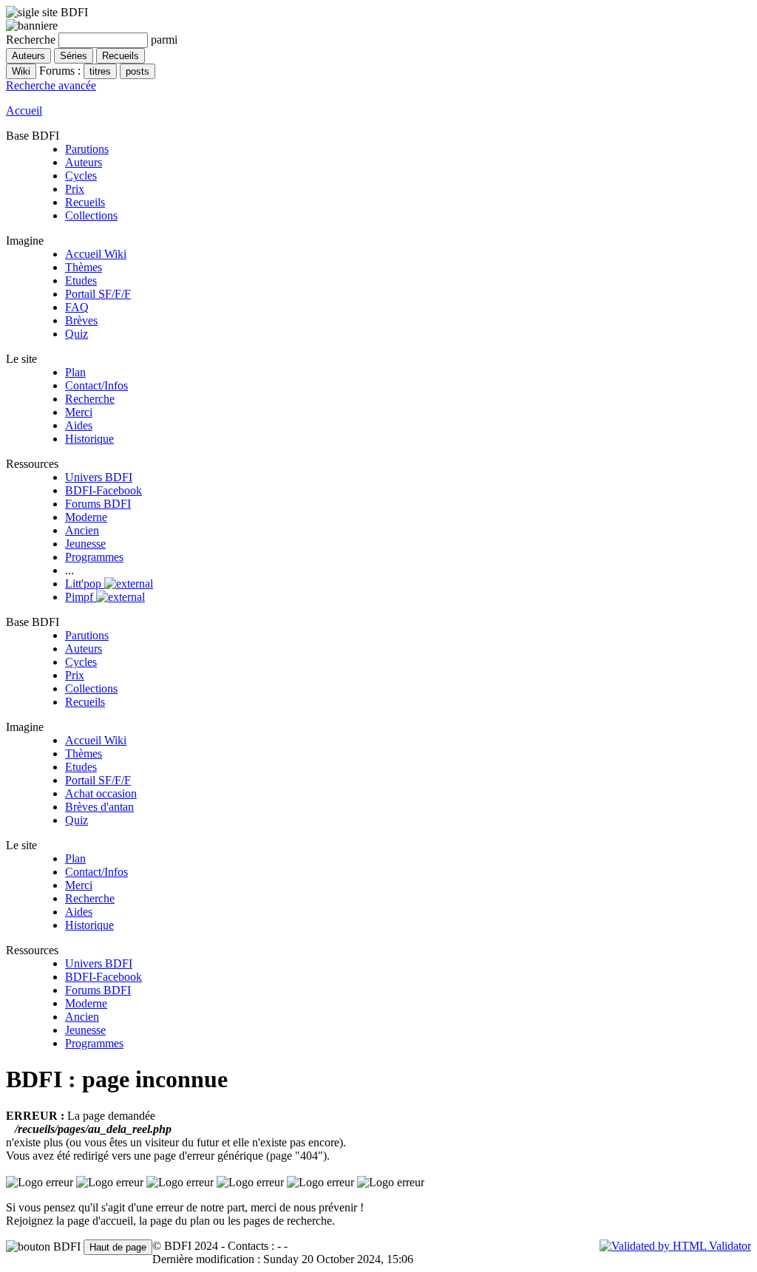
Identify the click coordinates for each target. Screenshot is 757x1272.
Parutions (87, 149)
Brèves (81, 320)
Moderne (86, 517)
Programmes (94, 557)
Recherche (90, 398)
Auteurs (83, 162)
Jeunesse (85, 543)
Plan (75, 372)
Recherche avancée (51, 85)
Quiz (76, 333)
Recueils (85, 202)
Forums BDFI (98, 503)
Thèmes (83, 267)
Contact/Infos (96, 385)
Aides (78, 425)
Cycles (81, 175)
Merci (78, 412)
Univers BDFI (98, 477)
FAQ (77, 307)
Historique (89, 438)
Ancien (82, 530)
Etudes (81, 280)
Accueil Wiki (95, 254)
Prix (74, 189)
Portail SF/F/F (98, 294)
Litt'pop (84, 583)
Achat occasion (101, 793)
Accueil (24, 110)
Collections (91, 215)
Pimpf (80, 597)
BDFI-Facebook (103, 490)
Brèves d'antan (99, 806)
